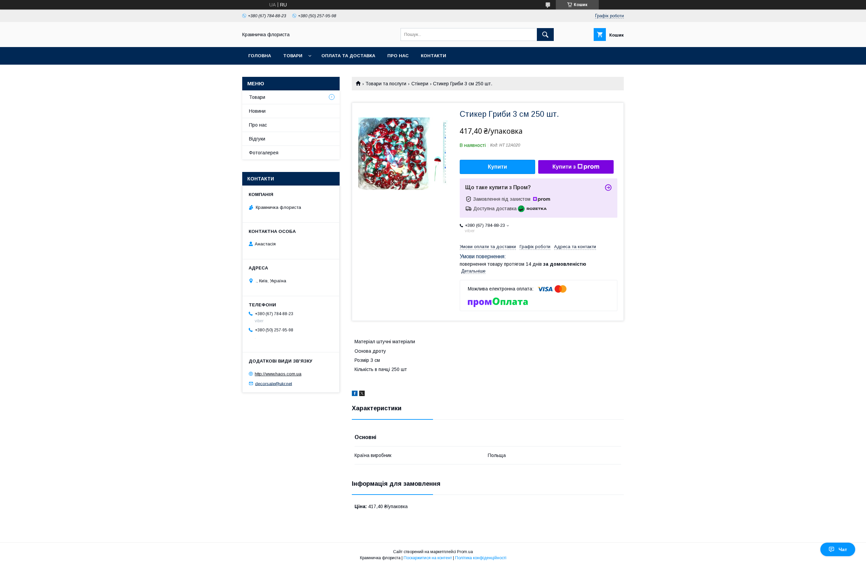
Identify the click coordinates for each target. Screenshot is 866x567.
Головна (259, 55)
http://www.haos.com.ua (278, 373)
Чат (843, 549)
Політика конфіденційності (480, 557)
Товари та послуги (385, 83)
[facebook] (355, 394)
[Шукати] (545, 34)
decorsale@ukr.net (273, 383)
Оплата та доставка (348, 55)
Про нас (398, 55)
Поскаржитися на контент (428, 557)
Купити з (564, 167)
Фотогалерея (263, 152)
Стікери (419, 83)
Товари (292, 55)
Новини (257, 111)
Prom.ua (465, 551)
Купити (497, 167)
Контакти (433, 55)
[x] (362, 394)
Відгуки (257, 138)
